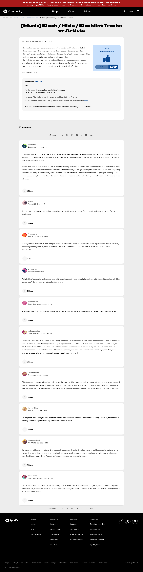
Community (15, 11)
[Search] (124, 11)
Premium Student (97, 539)
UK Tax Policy (103, 563)
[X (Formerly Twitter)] (127, 521)
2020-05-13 (39, 81)
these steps (86, 5)
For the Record (36, 534)
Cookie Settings (50, 563)
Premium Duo (95, 529)
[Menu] (138, 11)
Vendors (53, 545)
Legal (7, 563)
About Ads (63, 563)
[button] (101, 67)
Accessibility (74, 563)
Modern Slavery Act (88, 563)
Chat (71, 11)
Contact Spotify (76, 539)
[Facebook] (135, 521)
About (33, 524)
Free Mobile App (76, 534)
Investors (54, 539)
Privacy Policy (36, 563)
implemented (107, 51)
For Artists (54, 524)
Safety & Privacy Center (20, 563)
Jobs (32, 529)
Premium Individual (97, 524)
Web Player (74, 529)
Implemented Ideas (32, 18)
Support (73, 524)
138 (86, 135)
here (86, 100)
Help (55, 11)
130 (67, 135)
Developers (55, 529)
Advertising (54, 534)
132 (77, 135)
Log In (131, 11)
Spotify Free (95, 545)
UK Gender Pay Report (12, 567)
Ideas (87, 11)
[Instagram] (120, 521)
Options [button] (120, 41)
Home (16, 18)
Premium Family (96, 534)
